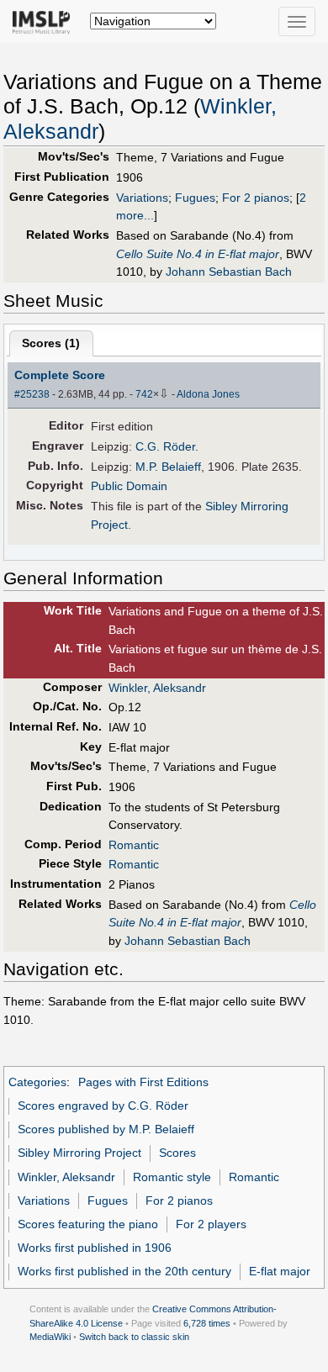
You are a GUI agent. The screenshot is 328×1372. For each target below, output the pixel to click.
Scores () (51, 343)
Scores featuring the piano (88, 1224)
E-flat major (279, 1271)
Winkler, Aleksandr (157, 687)
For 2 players (211, 1224)
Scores (177, 1152)
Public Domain (129, 486)
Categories (37, 1082)
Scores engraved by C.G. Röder (103, 1105)
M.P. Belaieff (168, 466)
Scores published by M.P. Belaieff (106, 1129)
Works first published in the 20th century (124, 1271)
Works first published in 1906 (95, 1247)
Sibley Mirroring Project (79, 1152)
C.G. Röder (165, 446)
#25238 (32, 394)
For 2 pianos (255, 197)
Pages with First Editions (143, 1082)
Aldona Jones (208, 394)
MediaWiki (50, 1337)
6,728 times (206, 1323)
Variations (142, 197)
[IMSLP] (45, 21)
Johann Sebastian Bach (229, 271)
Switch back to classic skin (134, 1337)
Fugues (195, 197)
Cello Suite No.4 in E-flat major (197, 254)
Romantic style (172, 1177)
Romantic (133, 845)
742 (144, 394)
